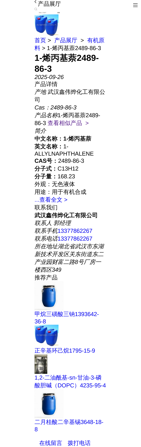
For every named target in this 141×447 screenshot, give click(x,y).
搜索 (58, 12)
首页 (40, 40)
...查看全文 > (51, 199)
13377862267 (75, 231)
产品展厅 (65, 40)
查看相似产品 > (68, 123)
